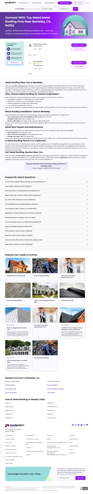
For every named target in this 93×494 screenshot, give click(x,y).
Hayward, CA (9, 417)
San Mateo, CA (51, 417)
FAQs (70, 442)
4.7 (36, 48)
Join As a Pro (78, 3)
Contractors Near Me (10, 449)
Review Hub (8, 442)
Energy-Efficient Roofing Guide (16, 275)
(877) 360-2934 (51, 453)
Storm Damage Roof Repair (55, 389)
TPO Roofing (51, 392)
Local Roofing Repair (53, 381)
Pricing (28, 454)
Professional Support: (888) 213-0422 (57, 442)
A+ (40, 48)
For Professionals (37, 3)
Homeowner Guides (10, 446)
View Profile (78, 49)
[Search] (88, 3)
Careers (71, 449)
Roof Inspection (10, 385)
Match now (14, 62)
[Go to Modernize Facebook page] (78, 425)
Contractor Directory (10, 453)
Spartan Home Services (40, 44)
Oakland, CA (51, 403)
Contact (49, 439)
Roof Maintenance (10, 389)
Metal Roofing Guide (67, 300)
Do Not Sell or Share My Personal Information (28, 489)
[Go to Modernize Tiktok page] (84, 425)
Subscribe (80, 478)
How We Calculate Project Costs (14, 456)
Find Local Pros (64, 3)
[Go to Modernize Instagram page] (76, 425)
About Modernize (50, 3)
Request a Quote (78, 45)
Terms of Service (33, 490)
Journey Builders (38, 61)
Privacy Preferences (27, 487)
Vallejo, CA (50, 414)
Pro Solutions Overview (32, 439)
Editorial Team (9, 463)
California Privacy (8, 489)
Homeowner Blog (10, 439)
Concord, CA (8, 414)
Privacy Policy (26, 490)
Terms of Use (13, 487)
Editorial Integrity (10, 460)
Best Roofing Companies (41, 275)
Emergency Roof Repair (12, 381)
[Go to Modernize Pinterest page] (73, 425)
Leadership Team (74, 446)
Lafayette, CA (9, 410)
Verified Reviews (38, 46)
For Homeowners (24, 3)
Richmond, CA (9, 406)
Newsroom (72, 453)
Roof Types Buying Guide (14, 300)
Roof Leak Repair (52, 385)
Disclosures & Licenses (36, 487)
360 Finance (29, 447)
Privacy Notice (7, 487)
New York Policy (16, 489)
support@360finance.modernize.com (57, 454)
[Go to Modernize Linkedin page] (81, 425)
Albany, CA (8, 403)
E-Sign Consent (20, 487)
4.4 (36, 68)
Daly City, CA (51, 410)
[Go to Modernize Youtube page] (87, 425)
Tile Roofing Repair (11, 392)
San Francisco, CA (52, 406)
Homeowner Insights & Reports (34, 451)
